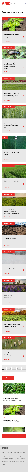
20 (20, 368)
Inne (5, 19)
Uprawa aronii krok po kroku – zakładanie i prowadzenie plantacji (12, 399)
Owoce (4, 396)
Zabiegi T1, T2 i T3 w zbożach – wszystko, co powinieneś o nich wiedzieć (11, 211)
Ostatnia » (14, 370)
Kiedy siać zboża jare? (10, 238)
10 (17, 368)
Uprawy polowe (8, 47)
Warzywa (9, 452)
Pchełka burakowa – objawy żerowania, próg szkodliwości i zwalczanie (11, 36)
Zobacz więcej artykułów (14, 436)
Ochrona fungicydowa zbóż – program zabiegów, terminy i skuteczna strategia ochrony (12, 95)
